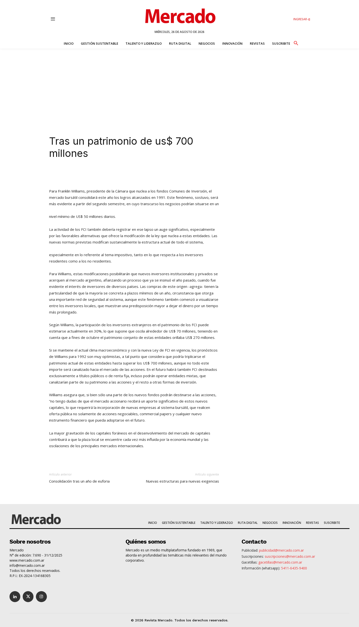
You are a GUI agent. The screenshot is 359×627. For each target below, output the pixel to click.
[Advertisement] (179, 85)
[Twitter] (28, 596)
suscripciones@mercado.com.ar (290, 556)
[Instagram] (41, 596)
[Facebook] (112, 174)
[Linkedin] (90, 174)
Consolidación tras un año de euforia (79, 481)
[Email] (146, 174)
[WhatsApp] (123, 174)
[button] (296, 42)
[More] (157, 174)
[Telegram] (134, 174)
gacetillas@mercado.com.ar (280, 562)
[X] (101, 174)
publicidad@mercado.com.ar (281, 550)
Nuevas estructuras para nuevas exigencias (182, 481)
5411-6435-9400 (294, 568)
